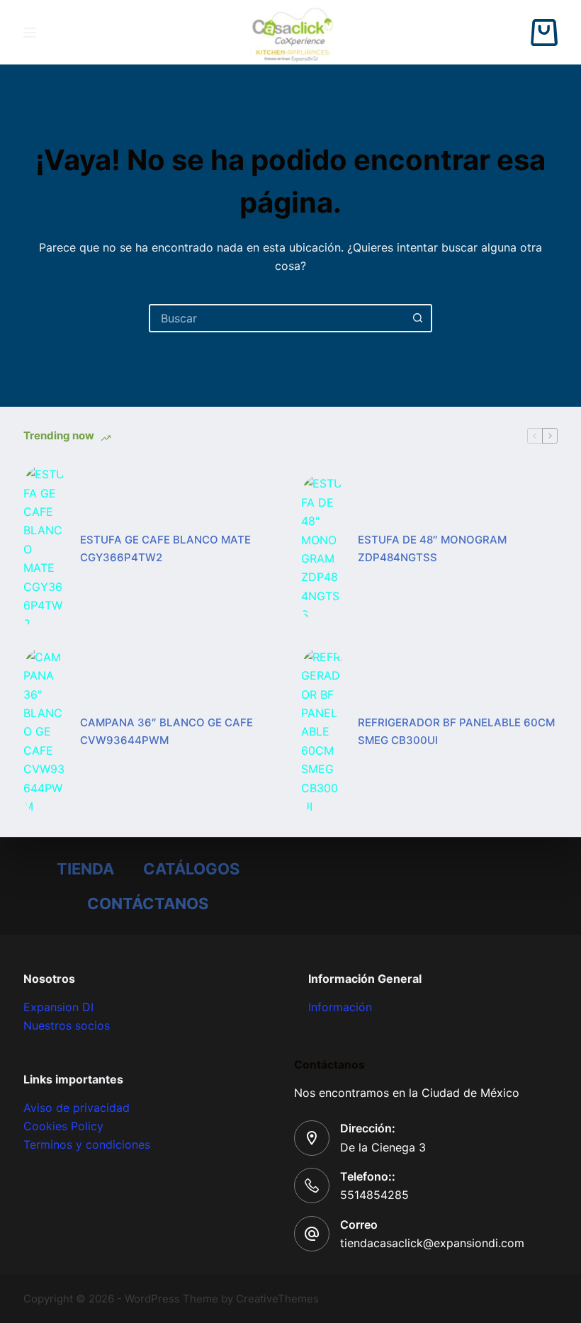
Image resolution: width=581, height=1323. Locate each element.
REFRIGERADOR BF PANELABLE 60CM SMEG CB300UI (456, 731)
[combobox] (277, 318)
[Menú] (29, 32)
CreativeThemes (277, 1298)
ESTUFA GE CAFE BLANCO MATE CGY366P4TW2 (165, 548)
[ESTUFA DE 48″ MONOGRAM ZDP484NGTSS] (322, 549)
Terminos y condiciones (86, 1144)
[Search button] (418, 318)
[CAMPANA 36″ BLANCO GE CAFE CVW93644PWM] (44, 732)
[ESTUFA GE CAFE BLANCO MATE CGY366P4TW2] (44, 549)
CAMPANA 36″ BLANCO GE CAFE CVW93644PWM (166, 731)
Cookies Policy (63, 1126)
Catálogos (191, 869)
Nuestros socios (66, 1025)
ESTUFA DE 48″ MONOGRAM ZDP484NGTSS (432, 548)
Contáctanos (147, 903)
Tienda (85, 869)
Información (340, 1007)
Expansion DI (58, 1007)
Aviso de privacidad (76, 1107)
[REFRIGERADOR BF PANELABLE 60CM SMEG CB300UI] (322, 732)
